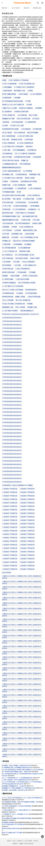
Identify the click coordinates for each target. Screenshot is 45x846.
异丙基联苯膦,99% (31, 290)
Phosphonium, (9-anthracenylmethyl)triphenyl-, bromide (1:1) (20, 314)
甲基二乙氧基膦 (20, 307)
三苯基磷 (5, 181)
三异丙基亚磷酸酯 (7, 188)
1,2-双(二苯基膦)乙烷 (33, 195)
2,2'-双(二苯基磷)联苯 (28, 262)
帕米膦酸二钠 (6, 790)
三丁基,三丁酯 (6, 206)
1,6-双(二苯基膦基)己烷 (26, 227)
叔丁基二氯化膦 (7, 132)
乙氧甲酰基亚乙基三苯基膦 (28, 181)
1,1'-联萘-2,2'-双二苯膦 (17, 125)
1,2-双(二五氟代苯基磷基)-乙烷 (11, 171)
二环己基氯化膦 (25, 129)
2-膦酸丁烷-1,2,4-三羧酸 (9, 108)
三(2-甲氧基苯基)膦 (31, 293)
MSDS (9, 841)
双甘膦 (19, 192)
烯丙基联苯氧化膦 (7, 296)
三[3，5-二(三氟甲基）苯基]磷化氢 (25, 153)
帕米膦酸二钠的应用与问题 (19, 790)
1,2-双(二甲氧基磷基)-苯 (22, 268)
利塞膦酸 (5, 786)
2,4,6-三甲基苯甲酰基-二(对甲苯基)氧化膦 (14, 782)
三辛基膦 (39, 199)
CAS (14, 841)
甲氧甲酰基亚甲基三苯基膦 (10, 129)
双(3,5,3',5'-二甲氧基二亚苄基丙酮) (12, 290)
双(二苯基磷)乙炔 (7, 255)
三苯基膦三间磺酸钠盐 (9, 282)
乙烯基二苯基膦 (34, 258)
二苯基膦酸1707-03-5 (8, 814)
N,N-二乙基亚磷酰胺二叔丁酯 (29, 237)
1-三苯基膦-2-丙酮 (28, 199)
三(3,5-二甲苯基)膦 (8, 300)
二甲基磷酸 (32, 272)
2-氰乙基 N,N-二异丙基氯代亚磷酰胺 (24, 241)
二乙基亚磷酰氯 (7, 87)
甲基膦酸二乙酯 (7, 765)
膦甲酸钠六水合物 (16, 139)
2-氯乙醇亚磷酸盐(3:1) (26, 310)
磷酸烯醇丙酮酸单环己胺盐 (10, 220)
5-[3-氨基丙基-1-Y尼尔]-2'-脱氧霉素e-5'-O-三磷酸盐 (17, 485)
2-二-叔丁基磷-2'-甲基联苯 (10, 310)
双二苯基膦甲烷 (7, 111)
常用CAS (20, 841)
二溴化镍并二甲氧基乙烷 (9, 489)
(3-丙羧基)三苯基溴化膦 (21, 111)
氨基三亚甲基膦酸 (32, 132)
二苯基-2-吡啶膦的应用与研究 (22, 780)
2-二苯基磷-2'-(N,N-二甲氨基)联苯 (24, 87)
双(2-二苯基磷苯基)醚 (8, 136)
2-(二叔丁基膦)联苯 (36, 94)
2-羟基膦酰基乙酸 (7, 767)
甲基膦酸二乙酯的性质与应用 (21, 765)
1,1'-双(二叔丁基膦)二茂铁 (25, 136)
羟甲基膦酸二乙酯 (7, 174)
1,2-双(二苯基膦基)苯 (34, 188)
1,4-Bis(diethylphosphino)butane (12, 317)
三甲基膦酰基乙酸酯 (8, 192)
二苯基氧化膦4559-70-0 (9, 810)
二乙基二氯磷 (6, 150)
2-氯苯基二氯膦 (36, 223)
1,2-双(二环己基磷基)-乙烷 (27, 83)
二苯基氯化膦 (14, 181)
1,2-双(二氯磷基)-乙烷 (29, 265)
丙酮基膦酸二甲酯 (34, 174)
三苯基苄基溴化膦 (7, 268)
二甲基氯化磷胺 (21, 272)
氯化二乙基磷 (33, 115)
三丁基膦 (27, 101)
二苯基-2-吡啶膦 (23, 94)
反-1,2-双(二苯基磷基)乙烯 (25, 143)
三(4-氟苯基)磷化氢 (21, 174)
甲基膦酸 (30, 304)
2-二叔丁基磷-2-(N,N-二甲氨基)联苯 (12, 146)
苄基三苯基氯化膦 (24, 164)
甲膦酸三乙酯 (6, 185)
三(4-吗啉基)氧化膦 (8, 293)
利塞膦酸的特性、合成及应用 (17, 786)
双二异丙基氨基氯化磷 (9, 248)
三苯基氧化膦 (6, 209)
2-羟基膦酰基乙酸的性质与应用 (23, 767)
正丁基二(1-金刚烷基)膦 (9, 83)
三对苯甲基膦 (28, 139)
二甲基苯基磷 (6, 244)
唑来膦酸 (5, 276)
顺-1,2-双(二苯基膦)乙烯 (23, 300)
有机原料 (26, 8)
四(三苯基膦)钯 (6, 265)
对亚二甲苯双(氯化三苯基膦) (26, 282)
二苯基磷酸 (17, 97)
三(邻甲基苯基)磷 (20, 202)
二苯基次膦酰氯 (34, 206)
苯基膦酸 (5, 822)
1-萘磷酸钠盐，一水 (34, 209)
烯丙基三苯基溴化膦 (8, 272)
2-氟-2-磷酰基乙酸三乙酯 (29, 216)
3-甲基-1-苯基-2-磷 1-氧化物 (10, 160)
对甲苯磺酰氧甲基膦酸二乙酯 (11, 216)
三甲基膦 (29, 104)
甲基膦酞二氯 (6, 241)
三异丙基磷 (5, 122)
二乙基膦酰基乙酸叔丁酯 (9, 164)
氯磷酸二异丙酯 (20, 296)
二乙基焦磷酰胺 (17, 244)
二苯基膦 (30, 90)
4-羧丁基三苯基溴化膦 (23, 118)
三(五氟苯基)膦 (6, 97)
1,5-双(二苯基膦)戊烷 (19, 185)
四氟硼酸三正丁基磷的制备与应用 (25, 788)
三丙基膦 (14, 227)
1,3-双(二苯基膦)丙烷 (8, 143)
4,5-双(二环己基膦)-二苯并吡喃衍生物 (13, 304)
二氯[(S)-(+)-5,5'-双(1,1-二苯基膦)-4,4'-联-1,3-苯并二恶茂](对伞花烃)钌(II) (21, 577)
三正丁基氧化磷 (7, 230)
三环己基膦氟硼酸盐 (19, 150)
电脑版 (21, 843)
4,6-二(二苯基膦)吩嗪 (8, 778)
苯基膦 (4, 80)
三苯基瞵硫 (38, 108)
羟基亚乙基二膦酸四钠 (26, 108)
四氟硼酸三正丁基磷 (8, 788)
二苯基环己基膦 (25, 220)
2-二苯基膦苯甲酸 (20, 188)
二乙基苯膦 (17, 230)
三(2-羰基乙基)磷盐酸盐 (20, 206)
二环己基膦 (16, 262)
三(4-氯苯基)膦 (37, 129)
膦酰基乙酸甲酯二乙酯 (30, 230)
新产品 (36, 841)
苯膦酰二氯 (24, 160)
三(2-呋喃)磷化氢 (7, 153)
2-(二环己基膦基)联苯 (19, 209)
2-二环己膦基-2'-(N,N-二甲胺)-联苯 (12, 178)
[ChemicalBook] (22, 3)
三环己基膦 (36, 220)
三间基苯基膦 (37, 157)
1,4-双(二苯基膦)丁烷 (8, 115)
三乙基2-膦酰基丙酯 (24, 248)
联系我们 (15, 843)
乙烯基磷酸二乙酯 (16, 234)
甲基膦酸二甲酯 (32, 307)
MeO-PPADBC (6, 572)
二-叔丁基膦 (17, 265)
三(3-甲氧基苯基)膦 (17, 122)
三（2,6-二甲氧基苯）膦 (9, 251)
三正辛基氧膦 (6, 262)
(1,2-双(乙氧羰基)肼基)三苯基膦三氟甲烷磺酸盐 (16, 769)
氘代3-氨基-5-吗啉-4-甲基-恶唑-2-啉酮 (13, 195)
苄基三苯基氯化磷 (7, 824)
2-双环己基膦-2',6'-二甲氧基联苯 (25, 213)
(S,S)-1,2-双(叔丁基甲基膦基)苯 (11, 798)
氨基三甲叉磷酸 (7, 832)
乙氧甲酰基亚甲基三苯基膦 (22, 157)
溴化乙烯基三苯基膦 (21, 258)
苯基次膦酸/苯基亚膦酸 (9, 818)
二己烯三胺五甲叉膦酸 (22, 279)
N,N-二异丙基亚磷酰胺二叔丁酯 (24, 255)
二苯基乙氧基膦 (29, 234)
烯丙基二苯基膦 (30, 178)
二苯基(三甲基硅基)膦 (33, 296)
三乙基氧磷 (19, 293)
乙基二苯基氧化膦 (7, 258)
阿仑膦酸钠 (27, 244)
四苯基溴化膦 (6, 828)
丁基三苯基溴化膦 (7, 223)
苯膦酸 (30, 185)
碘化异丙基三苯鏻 (7, 213)
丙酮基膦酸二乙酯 (7, 307)
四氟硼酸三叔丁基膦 (8, 118)
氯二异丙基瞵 (6, 199)
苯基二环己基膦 (7, 157)
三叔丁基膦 (5, 234)
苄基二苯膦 (5, 139)
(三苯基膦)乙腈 (31, 150)
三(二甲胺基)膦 (27, 171)
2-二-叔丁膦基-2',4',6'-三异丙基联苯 (12, 286)
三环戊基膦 (14, 237)
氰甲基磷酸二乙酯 (19, 90)
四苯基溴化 (29, 146)
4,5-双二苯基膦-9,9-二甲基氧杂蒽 (19, 80)
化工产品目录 (16, 8)
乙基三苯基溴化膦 (7, 202)
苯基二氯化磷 (17, 199)
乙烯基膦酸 (5, 227)
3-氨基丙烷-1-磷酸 (24, 251)
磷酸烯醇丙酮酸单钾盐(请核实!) (11, 167)
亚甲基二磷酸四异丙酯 (9, 94)
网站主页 (4, 8)
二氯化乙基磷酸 (14, 276)
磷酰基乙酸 (5, 237)
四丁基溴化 (35, 118)
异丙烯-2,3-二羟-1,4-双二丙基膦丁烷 (13, 104)
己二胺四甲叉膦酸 (7, 279)
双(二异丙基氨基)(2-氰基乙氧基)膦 (12, 101)
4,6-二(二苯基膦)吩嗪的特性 (24, 778)
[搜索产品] (38, 3)
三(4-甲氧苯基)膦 (33, 202)
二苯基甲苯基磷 (7, 90)
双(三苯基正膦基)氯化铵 (22, 223)
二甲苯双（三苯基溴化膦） (30, 276)
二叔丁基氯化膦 (22, 115)
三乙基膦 (5, 125)
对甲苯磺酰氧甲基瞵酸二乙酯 (11, 802)
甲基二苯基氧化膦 (19, 132)
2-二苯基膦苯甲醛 (30, 122)
